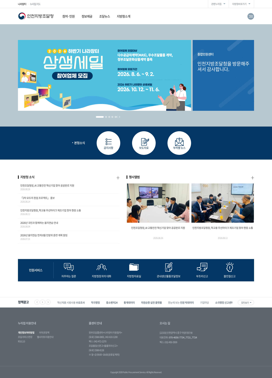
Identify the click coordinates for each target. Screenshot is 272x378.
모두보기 (245, 302)
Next (119, 117)
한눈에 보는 (181, 302)
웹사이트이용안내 (45, 337)
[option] (71, 302)
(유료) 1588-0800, (96, 337)
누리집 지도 (35, 4)
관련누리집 (216, 4)
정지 (42, 302)
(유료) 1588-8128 (96, 350)
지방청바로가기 (239, 4)
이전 (37, 302)
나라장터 (22, 4)
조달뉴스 (104, 16)
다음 (48, 302)
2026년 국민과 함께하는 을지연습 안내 (39, 223)
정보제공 (87, 16)
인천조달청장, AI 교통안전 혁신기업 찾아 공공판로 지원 (47, 185)
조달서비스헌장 (25, 337)
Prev (116, 117)
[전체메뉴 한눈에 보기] (250, 16)
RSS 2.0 (21, 341)
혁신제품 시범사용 (71, 302)
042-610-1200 (111, 337)
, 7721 (188, 337)
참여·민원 (68, 16)
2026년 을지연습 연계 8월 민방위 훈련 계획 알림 (43, 235)
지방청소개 (123, 16)
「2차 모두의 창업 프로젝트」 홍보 (37, 198)
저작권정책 (44, 332)
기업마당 (204, 302)
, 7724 (194, 337)
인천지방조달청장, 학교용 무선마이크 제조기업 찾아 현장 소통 (50, 210)
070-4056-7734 (176, 337)
